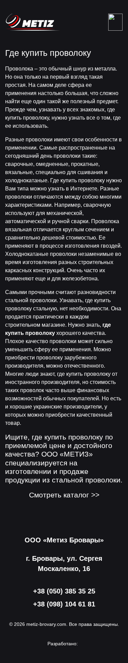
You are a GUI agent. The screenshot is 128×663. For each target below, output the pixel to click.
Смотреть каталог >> (64, 495)
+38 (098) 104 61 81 (64, 604)
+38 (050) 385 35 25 (64, 591)
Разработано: (62, 643)
